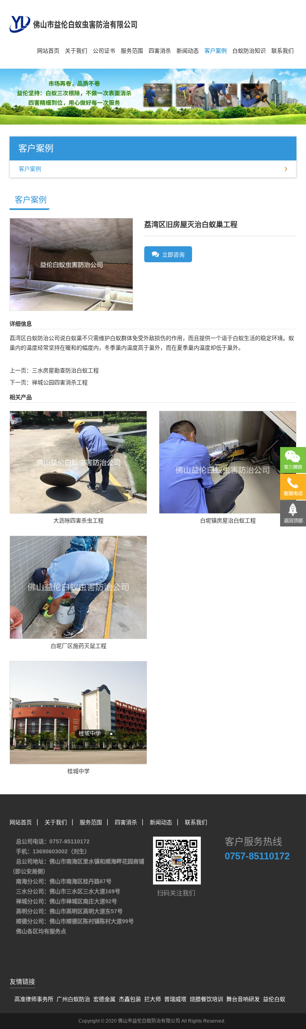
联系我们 (282, 50)
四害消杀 (160, 50)
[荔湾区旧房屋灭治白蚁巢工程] (71, 264)
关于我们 (76, 50)
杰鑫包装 (130, 999)
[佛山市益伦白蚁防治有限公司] (73, 16)
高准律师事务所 (33, 999)
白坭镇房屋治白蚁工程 (228, 520)
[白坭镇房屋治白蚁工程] (227, 462)
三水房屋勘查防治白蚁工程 (65, 370)
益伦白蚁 (274, 999)
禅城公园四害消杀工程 (60, 382)
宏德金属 (104, 999)
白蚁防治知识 (249, 50)
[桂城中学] (78, 712)
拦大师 (152, 999)
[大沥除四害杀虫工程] (78, 462)
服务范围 (132, 50)
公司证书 (104, 50)
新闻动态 (188, 50)
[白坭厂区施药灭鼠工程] (78, 587)
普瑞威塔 (175, 999)
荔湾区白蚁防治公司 (35, 338)
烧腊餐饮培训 (206, 999)
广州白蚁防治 (73, 999)
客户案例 (215, 50)
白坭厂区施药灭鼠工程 (78, 646)
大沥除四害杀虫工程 (78, 520)
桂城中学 (78, 771)
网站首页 (48, 50)
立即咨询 (171, 254)
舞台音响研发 (243, 999)
